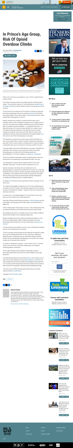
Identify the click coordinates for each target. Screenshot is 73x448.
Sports (51, 175)
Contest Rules (59, 430)
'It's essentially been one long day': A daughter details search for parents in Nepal (61, 127)
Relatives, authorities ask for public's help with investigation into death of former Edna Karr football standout (61, 198)
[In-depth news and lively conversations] (59, 224)
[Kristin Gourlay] (6, 293)
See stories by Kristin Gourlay (19, 304)
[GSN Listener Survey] (59, 65)
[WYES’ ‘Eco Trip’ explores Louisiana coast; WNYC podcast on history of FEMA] (53, 336)
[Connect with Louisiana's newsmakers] (59, 286)
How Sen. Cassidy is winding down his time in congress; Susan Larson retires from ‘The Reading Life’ (64, 352)
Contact (27, 430)
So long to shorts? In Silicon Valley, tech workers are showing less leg (61, 120)
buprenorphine (29, 260)
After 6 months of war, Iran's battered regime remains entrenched (59, 105)
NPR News (9, 279)
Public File (43, 427)
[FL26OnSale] (59, 41)
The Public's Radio (17, 274)
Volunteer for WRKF (45, 434)
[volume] (8, 7)
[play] (4, 7)
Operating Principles (60, 427)
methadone (38, 260)
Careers (43, 430)
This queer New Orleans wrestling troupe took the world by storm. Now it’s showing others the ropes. (60, 207)
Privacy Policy (29, 434)
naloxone (28, 258)
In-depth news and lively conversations (59, 239)
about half (32, 113)
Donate (67, 2)
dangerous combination (34, 154)
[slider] (10, 7)
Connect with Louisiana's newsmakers (59, 298)
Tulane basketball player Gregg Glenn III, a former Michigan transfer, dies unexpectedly (60, 190)
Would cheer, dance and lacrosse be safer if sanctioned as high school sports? (61, 182)
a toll (10, 181)
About (27, 427)
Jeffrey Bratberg (34, 200)
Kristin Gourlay (17, 50)
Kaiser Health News (15, 271)
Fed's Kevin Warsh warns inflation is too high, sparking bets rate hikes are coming (61, 113)
